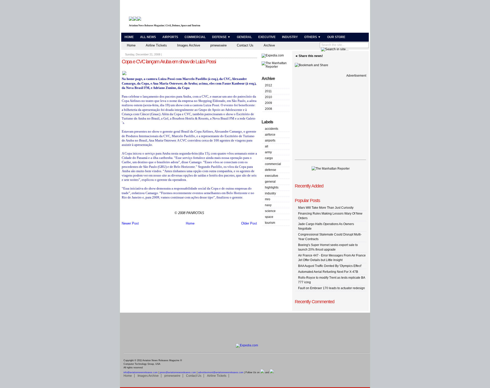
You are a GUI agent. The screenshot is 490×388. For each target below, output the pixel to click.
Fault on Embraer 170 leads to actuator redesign (331, 288)
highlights (271, 187)
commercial (273, 164)
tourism (270, 223)
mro (267, 199)
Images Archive (188, 45)
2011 (268, 91)
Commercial (195, 37)
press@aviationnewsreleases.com (178, 372)
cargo (269, 158)
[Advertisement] (308, 17)
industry (270, 193)
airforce (270, 134)
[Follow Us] (262, 372)
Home (129, 37)
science (270, 211)
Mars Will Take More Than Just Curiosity (325, 207)
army (268, 152)
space (269, 217)
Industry (290, 37)
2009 (268, 103)
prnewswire (218, 45)
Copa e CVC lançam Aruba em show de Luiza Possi (169, 61)
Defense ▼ (221, 37)
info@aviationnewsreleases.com (141, 372)
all (266, 146)
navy (268, 205)
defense (270, 170)
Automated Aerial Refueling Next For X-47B (328, 272)
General (244, 37)
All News (148, 37)
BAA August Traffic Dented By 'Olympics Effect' (330, 266)
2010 (268, 97)
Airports (170, 37)
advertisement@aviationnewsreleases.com (220, 372)
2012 (268, 85)
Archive (269, 45)
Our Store (336, 37)
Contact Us (245, 45)
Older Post (249, 223)
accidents (271, 129)
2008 (268, 109)
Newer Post (130, 223)
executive (271, 176)
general (270, 181)
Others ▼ (312, 37)
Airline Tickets (156, 45)
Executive (267, 37)
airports (270, 140)
